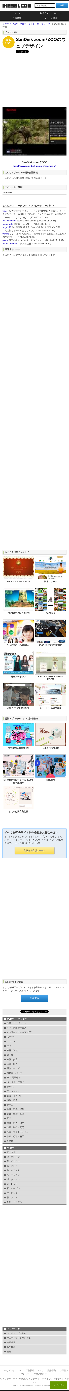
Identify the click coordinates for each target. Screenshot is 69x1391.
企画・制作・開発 (15, 1127)
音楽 (9, 1118)
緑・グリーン (13, 1179)
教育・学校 (12, 1050)
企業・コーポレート (16, 1023)
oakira (5, 240)
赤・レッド (12, 1184)
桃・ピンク (12, 1193)
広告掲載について (34, 1370)
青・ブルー (12, 1152)
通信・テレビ (13, 1068)
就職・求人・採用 (15, 1123)
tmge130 (7, 227)
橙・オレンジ (13, 1156)
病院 (9, 1351)
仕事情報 (17, 18)
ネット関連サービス (16, 1027)
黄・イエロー (13, 1161)
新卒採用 (11, 1347)
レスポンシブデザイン (17, 1333)
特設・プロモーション (17, 1132)
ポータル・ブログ (15, 1082)
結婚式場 (11, 1342)
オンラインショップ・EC (19, 1032)
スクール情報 (51, 18)
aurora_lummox (10, 243)
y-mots (6, 234)
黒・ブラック (13, 1197)
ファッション (13, 1091)
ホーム (17, 13)
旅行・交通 (12, 1059)
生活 (9, 1046)
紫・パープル (13, 1188)
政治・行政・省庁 (15, 1136)
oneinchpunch (9, 220)
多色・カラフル (14, 1202)
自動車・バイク (14, 1073)
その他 (10, 1141)
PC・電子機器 (14, 1077)
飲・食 (10, 1055)
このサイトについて (12, 1370)
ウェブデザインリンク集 (19, 1338)
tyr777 (6, 211)
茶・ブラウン (13, 1175)
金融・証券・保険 (15, 1109)
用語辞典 (51, 1370)
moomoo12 (8, 224)
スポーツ (11, 1037)
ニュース (11, 1041)
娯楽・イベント (14, 1095)
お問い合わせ (40, 1374)
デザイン (11, 1086)
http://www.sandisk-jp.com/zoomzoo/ (34, 166)
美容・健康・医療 (15, 1114)
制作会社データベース (51, 13)
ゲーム (10, 1104)
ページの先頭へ (58, 1385)
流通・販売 (12, 1064)
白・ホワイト (13, 1170)
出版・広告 (12, 1100)
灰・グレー (12, 1166)
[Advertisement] (34, 80)
